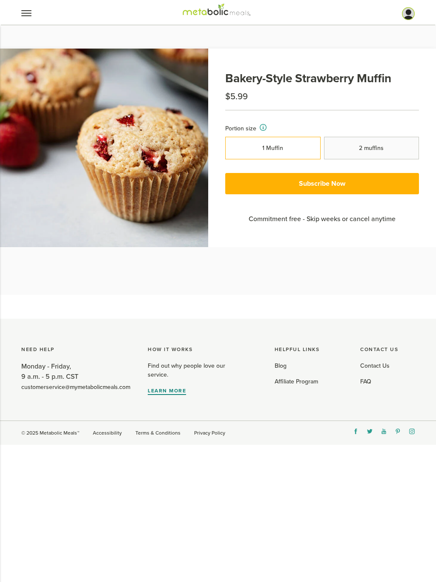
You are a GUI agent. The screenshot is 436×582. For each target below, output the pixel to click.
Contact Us (375, 365)
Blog (281, 365)
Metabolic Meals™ (59, 433)
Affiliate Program (296, 381)
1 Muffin (272, 148)
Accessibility (107, 433)
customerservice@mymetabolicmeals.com (75, 387)
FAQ (365, 381)
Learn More (167, 390)
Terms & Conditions (158, 433)
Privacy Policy (209, 433)
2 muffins (371, 148)
